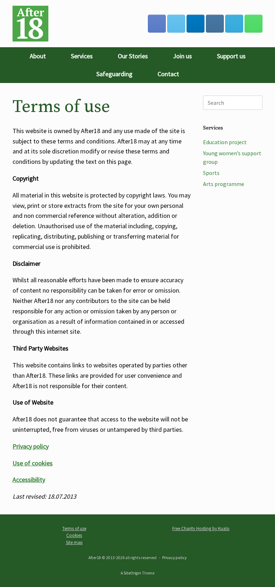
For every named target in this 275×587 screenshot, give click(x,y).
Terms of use (74, 528)
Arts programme (223, 183)
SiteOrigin (132, 573)
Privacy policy (174, 557)
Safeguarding (114, 74)
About (38, 56)
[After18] (30, 23)
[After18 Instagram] (215, 24)
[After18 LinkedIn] (195, 24)
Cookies (74, 535)
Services (82, 56)
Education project (225, 142)
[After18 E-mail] (234, 24)
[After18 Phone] (253, 24)
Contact (168, 74)
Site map (74, 542)
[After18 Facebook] (157, 24)
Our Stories (133, 56)
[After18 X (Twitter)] (176, 24)
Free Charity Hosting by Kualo (201, 528)
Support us (231, 56)
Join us (182, 56)
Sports (211, 172)
